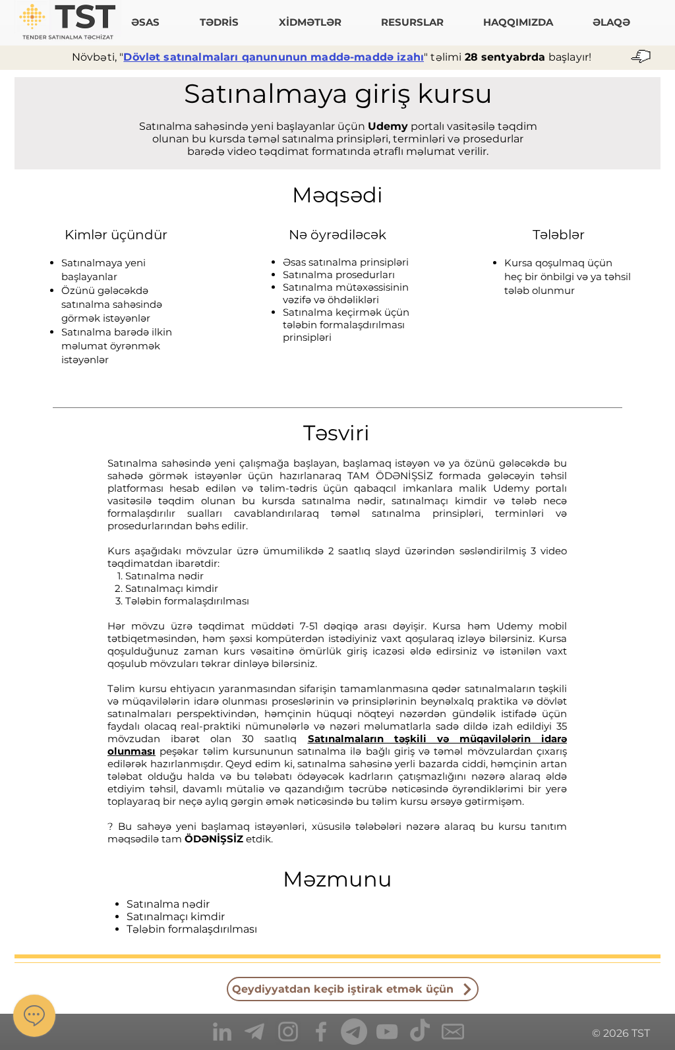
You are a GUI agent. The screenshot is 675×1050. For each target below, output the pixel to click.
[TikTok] (420, 1031)
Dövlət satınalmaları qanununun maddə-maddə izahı (273, 57)
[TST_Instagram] (288, 1031)
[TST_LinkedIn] (222, 1031)
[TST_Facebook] (321, 1031)
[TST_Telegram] (255, 1031)
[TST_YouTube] (387, 1031)
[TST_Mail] (453, 1031)
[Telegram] (354, 1031)
